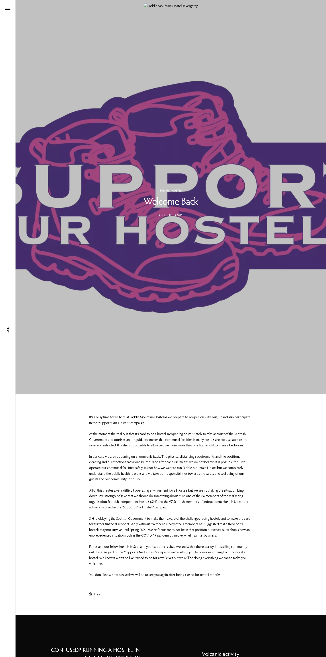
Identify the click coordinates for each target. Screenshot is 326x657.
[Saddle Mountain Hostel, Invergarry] (171, 5)
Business (165, 190)
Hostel (176, 190)
